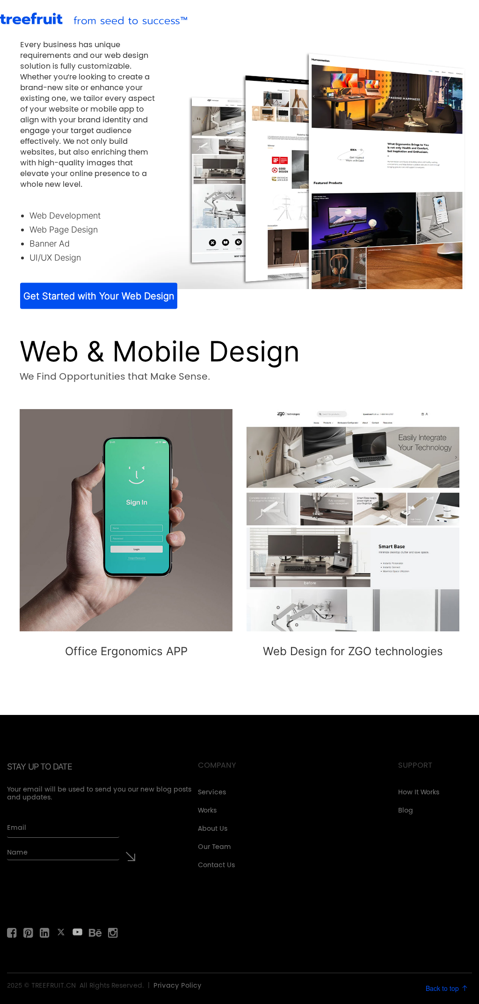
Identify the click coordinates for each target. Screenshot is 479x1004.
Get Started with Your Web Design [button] (98, 295)
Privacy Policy (177, 986)
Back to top (443, 988)
